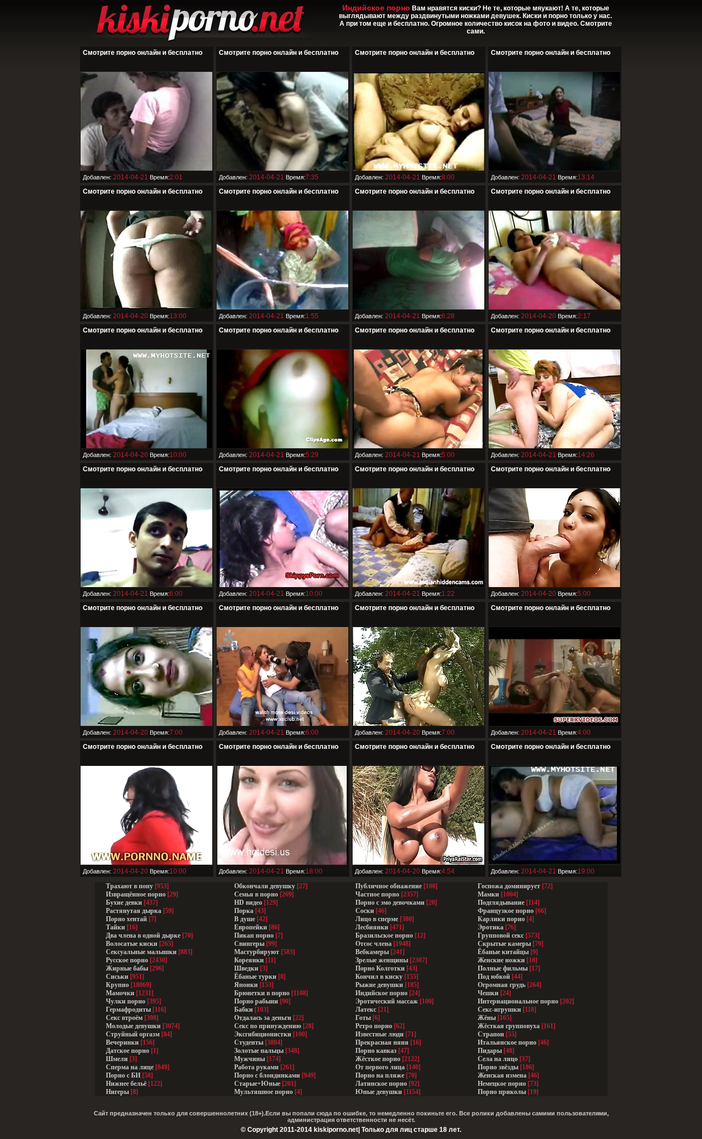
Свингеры (249, 944)
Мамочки (120, 993)
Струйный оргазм (133, 1034)
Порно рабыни (256, 1001)
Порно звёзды (498, 1067)
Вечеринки (122, 1042)
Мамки (488, 894)
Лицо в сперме (376, 919)
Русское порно (127, 960)
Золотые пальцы (259, 1051)
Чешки (488, 993)
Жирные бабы (127, 968)
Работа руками (256, 1067)
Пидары (490, 1051)
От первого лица (380, 1067)
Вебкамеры (372, 952)
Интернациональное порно (518, 1001)
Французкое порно (506, 911)
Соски (364, 911)
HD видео (248, 902)
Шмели (117, 1059)
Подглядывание (501, 902)
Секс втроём (124, 1018)
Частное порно (377, 894)
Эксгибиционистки (262, 1034)
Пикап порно (254, 935)
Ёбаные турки (255, 976)
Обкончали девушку (264, 886)
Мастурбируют (256, 952)
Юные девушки (378, 1092)
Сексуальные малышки (141, 952)
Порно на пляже (379, 1075)
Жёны (487, 1018)
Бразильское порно (384, 935)
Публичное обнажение (388, 886)
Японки (246, 985)
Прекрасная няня (382, 1042)
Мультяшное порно (263, 1092)
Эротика (490, 927)
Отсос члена (373, 944)
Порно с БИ (123, 1075)
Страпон (491, 1034)
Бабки (243, 1009)
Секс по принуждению (267, 1026)
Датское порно (127, 1051)
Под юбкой (494, 976)
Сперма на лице (130, 1067)
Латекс (365, 1009)
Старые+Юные (257, 1083)
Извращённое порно (136, 894)
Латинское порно (381, 1083)
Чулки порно (125, 1001)
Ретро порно (373, 1026)
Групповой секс (501, 935)
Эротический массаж (386, 1001)
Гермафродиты (128, 1009)
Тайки (115, 927)
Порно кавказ (376, 1051)
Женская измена (502, 1075)
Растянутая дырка (133, 911)
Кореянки (249, 960)
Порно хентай (126, 919)
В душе (244, 919)
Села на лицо (498, 1059)
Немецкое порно (502, 1083)
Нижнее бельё (126, 1083)
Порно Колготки (380, 968)
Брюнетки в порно (262, 993)
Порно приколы (502, 1092)
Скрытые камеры (504, 944)
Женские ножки (501, 960)
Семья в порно (256, 894)
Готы (363, 1018)
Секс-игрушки (499, 1009)
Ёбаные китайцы (503, 952)
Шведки (246, 968)
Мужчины (249, 1059)
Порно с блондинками (267, 1075)
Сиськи (117, 976)
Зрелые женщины (381, 960)
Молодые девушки (133, 1026)
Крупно (117, 985)
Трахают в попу (129, 886)
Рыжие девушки (379, 985)
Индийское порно (381, 993)
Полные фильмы (503, 968)
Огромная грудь (501, 985)
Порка (243, 911)
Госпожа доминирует (509, 886)
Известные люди (379, 1034)
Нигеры (117, 1092)
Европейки (250, 927)
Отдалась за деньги (262, 1018)
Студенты (248, 1042)
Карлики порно (501, 919)
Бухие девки (124, 902)
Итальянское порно (507, 1042)
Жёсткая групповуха (509, 1026)
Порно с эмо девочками (389, 902)
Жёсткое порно (377, 1059)
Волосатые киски (131, 944)
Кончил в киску (379, 976)
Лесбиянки (371, 927)
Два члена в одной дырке (143, 935)
